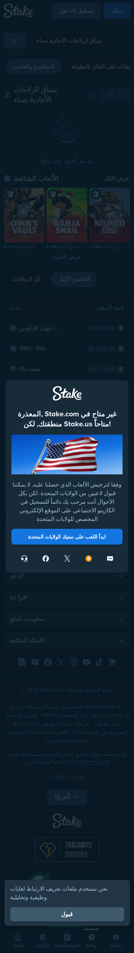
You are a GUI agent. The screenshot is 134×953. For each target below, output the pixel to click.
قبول (67, 914)
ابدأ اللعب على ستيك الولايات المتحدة (67, 536)
